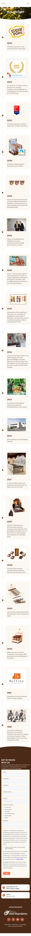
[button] (28, 3)
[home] (3, 3)
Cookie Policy (22, 924)
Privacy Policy (7, 924)
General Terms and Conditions (15, 926)
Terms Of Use (15, 924)
